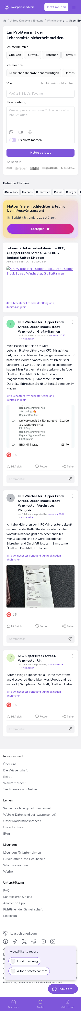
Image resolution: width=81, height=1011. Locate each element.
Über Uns (10, 764)
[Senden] (69, 479)
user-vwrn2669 (56, 514)
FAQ (6, 890)
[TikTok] (15, 941)
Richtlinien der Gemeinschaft (23, 909)
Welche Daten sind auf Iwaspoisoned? (30, 815)
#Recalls (27, 192)
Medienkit (10, 916)
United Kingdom (20, 21)
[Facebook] (5, 941)
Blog (6, 833)
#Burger (71, 192)
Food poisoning (27, 961)
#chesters (19, 303)
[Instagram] (52, 941)
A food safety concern (32, 971)
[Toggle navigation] (74, 7)
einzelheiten (27, 338)
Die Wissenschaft (15, 770)
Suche (40, 1007)
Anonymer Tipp (14, 903)
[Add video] (20, 132)
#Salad (58, 192)
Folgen (44, 466)
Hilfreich (16, 466)
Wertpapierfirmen (15, 865)
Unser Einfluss (13, 827)
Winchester (54, 21)
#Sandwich (43, 192)
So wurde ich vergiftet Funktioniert (27, 808)
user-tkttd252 (57, 335)
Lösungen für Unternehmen (22, 852)
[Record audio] (30, 132)
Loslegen (37, 229)
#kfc (9, 303)
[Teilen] (72, 322)
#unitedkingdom (16, 307)
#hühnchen (13, 559)
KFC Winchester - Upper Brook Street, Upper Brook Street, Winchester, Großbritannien (41, 327)
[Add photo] (11, 132)
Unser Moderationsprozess (22, 821)
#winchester (33, 303)
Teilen (71, 466)
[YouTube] (43, 941)
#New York (11, 192)
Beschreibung (16, 102)
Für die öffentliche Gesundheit (24, 859)
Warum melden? (14, 783)
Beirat (7, 777)
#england (48, 303)
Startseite (13, 1007)
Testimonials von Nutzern (21, 789)
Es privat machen (30, 140)
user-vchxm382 (56, 664)
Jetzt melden (56, 7)
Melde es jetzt (40, 152)
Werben (8, 871)
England (38, 21)
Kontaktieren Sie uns (17, 897)
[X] (24, 941)
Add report (67, 1007)
